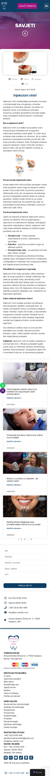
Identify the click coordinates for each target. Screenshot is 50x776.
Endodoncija (9, 710)
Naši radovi (9, 681)
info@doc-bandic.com (13, 741)
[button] (46, 6)
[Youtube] (16, 758)
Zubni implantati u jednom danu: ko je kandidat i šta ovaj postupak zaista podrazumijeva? (22, 391)
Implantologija (10, 715)
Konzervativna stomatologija (16, 704)
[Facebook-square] (6, 758)
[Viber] (2, 390)
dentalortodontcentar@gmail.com (19, 738)
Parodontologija (11, 721)
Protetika (8, 718)
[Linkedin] (26, 758)
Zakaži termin (10, 687)
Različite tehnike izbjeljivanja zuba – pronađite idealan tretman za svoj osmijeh (23, 523)
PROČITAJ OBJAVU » (14, 398)
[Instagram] (11, 758)
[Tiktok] (21, 758)
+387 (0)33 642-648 (13, 735)
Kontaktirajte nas (11, 684)
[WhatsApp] (2, 385)
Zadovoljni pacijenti (12, 679)
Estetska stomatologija (14, 707)
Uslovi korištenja (11, 693)
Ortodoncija (9, 713)
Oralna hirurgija (10, 727)
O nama (7, 676)
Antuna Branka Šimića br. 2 (16, 656)
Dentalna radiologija (12, 724)
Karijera (7, 690)
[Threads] (31, 758)
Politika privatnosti (12, 696)
